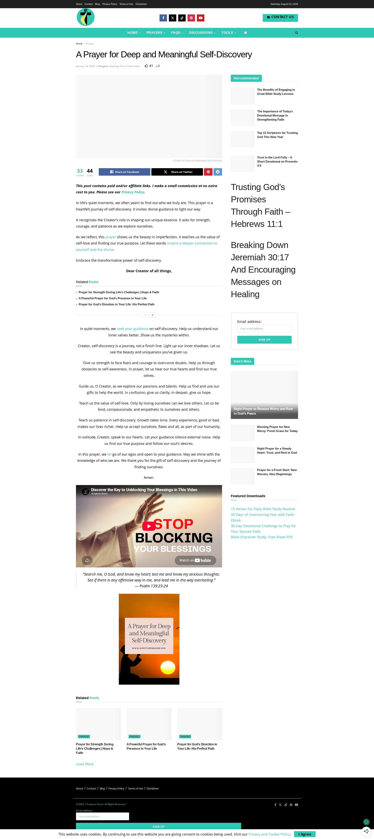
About (79, 4)
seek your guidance (132, 328)
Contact (89, 4)
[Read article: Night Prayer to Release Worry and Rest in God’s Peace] (264, 395)
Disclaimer (141, 4)
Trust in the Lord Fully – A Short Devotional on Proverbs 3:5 (277, 161)
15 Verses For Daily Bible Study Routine (263, 509)
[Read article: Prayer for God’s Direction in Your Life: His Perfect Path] (199, 724)
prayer (111, 237)
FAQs (175, 33)
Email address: (249, 321)
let (109, 454)
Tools (227, 33)
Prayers (154, 33)
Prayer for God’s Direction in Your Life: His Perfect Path (116, 304)
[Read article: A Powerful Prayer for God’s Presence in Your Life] (149, 724)
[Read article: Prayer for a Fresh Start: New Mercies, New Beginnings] (242, 476)
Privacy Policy (109, 4)
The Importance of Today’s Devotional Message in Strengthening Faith (275, 115)
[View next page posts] (152, 315)
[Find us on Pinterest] (191, 17)
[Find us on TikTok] (182, 17)
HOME (132, 33)
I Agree (304, 834)
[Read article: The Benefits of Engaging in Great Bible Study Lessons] (242, 96)
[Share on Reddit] (217, 172)
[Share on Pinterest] (208, 172)
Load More (85, 764)
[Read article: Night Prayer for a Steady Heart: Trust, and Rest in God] (242, 454)
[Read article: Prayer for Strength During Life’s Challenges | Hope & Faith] (98, 724)
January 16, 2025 (85, 66)
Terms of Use (126, 4)
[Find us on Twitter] (172, 17)
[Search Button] (296, 33)
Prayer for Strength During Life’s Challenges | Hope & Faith (119, 292)
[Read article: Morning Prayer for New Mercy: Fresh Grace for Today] (242, 433)
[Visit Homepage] (85, 18)
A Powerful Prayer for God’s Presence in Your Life (113, 298)
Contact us (282, 16)
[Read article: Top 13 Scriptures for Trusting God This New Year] (242, 139)
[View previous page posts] (145, 315)
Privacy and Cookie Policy (269, 834)
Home (79, 43)
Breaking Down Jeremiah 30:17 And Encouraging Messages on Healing (263, 269)
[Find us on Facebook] (163, 17)
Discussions (201, 33)
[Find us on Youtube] (200, 17)
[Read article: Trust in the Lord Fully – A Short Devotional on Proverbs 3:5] (242, 163)
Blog (97, 4)
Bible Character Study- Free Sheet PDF (262, 537)
